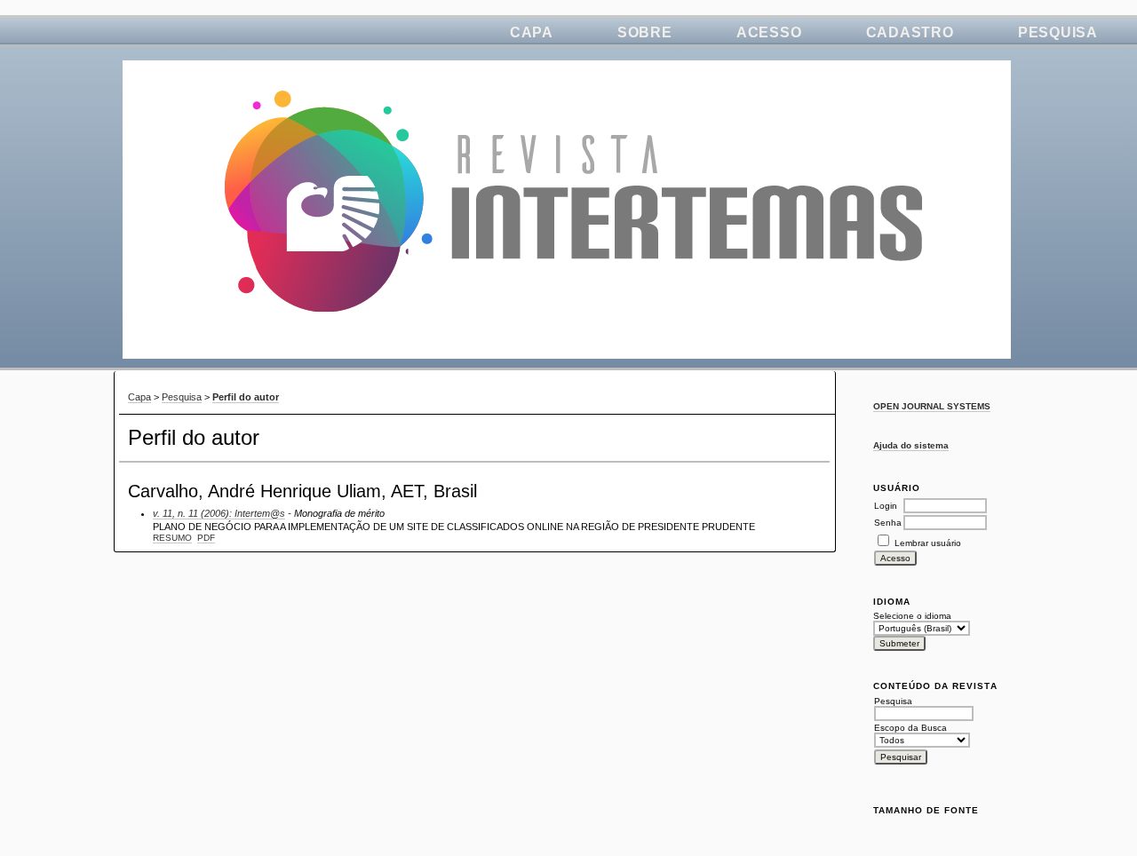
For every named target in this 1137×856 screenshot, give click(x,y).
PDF (206, 538)
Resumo (172, 538)
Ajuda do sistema (911, 445)
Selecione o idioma (912, 616)
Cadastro (910, 32)
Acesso (769, 32)
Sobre (644, 32)
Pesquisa (1058, 32)
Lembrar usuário (927, 543)
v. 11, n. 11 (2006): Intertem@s (219, 513)
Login (885, 506)
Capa (531, 32)
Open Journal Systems (931, 406)
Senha (888, 522)
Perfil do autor (245, 397)
